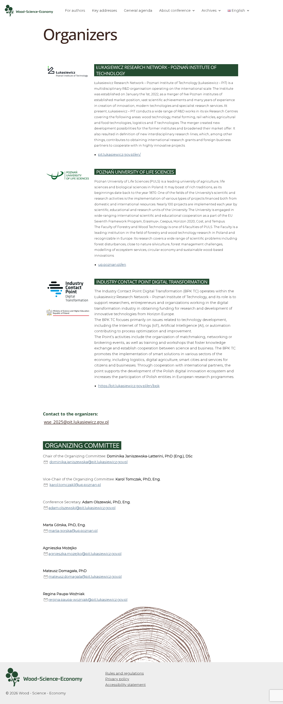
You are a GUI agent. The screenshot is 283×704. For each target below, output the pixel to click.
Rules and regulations (124, 673)
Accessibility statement (125, 685)
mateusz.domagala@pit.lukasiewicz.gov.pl (85, 577)
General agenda (138, 10)
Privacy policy (117, 679)
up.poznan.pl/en (112, 265)
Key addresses (104, 10)
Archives (209, 10)
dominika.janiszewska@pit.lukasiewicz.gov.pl (88, 462)
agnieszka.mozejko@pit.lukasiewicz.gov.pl (85, 554)
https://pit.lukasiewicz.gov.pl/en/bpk (129, 386)
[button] (193, 10)
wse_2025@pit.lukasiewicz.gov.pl (76, 422)
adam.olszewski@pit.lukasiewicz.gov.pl (82, 508)
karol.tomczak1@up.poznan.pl (75, 485)
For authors (75, 10)
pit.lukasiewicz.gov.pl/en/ (119, 155)
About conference (175, 10)
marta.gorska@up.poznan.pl (73, 531)
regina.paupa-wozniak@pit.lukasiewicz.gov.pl (88, 600)
